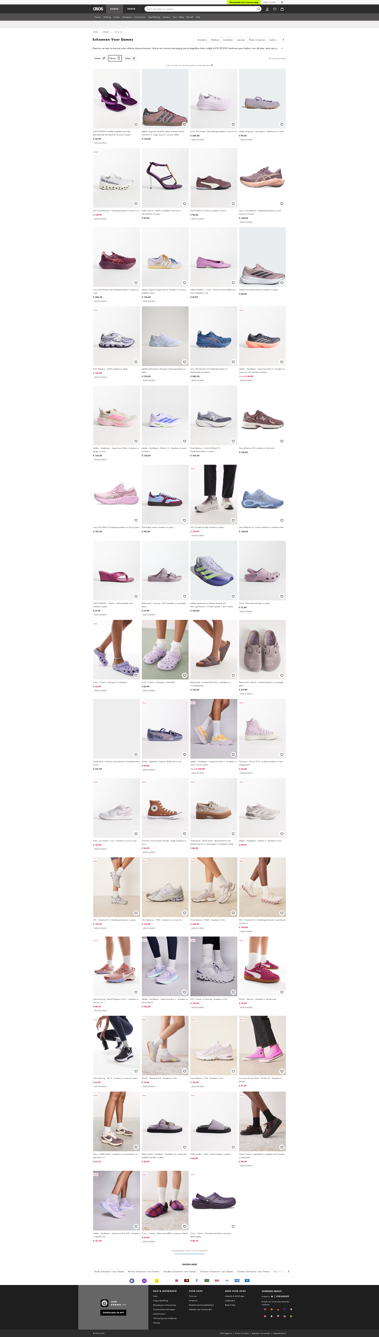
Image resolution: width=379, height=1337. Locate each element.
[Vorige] (193, 40)
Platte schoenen (257, 39)
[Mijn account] (267, 8)
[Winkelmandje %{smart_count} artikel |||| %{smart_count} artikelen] (282, 8)
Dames (106, 31)
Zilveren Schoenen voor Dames (216, 1271)
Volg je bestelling (160, 1300)
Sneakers (202, 39)
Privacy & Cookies (242, 1333)
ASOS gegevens (226, 1333)
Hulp (155, 1296)
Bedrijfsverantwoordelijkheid (201, 1305)
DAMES (114, 9)
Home (95, 31)
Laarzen (241, 39)
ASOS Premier (159, 1313)
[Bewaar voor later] (136, 124)
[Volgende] (283, 40)
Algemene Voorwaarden (261, 1333)
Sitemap (156, 1322)
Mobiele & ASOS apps (235, 1296)
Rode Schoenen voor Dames (109, 1271)
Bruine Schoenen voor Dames (143, 1271)
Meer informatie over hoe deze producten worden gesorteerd (188, 65)
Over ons (193, 1296)
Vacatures (193, 1300)
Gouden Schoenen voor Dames (179, 1271)
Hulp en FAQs (269, 2)
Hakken (215, 39)
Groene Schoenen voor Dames (253, 1271)
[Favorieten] (274, 8)
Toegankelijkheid (279, 1333)
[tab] (97, 17)
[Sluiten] (134, 58)
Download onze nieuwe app (244, 2)
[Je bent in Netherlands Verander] (282, 2)
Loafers (273, 39)
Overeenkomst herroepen (164, 1309)
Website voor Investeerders (200, 1309)
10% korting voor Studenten (165, 1318)
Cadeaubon (230, 1300)
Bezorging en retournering (164, 1305)
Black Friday (230, 1305)
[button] (265, 1309)
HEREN (131, 9)
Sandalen (228, 39)
